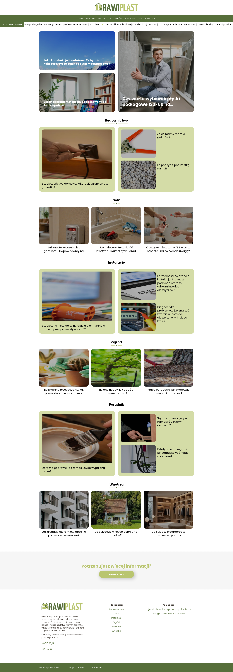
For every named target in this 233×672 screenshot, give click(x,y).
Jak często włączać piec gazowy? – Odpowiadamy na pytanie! (64, 249)
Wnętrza (91, 18)
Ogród (118, 18)
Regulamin (97, 667)
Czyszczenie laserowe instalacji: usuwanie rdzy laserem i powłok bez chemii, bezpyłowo (156, 24)
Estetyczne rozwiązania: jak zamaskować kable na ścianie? (173, 452)
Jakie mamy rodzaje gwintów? (171, 135)
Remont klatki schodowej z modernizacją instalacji (78, 24)
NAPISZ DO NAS (116, 574)
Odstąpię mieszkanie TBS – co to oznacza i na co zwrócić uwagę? (168, 249)
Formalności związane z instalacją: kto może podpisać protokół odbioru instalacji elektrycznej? (173, 283)
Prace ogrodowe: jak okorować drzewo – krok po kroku (168, 391)
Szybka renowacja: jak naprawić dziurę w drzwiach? (172, 421)
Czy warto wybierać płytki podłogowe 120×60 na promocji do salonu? (151, 101)
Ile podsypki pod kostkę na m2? (173, 166)
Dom (80, 18)
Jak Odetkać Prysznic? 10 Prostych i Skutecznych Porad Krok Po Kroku (116, 249)
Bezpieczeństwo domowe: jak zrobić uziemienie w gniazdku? (75, 185)
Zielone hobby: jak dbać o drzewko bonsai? (116, 391)
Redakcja (48, 643)
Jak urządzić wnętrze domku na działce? (116, 533)
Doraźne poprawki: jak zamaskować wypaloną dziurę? (73, 469)
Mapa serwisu (76, 667)
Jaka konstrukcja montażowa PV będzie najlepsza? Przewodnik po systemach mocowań (77, 62)
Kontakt (47, 648)
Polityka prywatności (50, 667)
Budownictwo (133, 18)
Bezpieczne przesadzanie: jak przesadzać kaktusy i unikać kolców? (64, 391)
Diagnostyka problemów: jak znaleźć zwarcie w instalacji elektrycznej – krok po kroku (173, 314)
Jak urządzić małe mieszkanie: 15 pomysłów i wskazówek (64, 533)
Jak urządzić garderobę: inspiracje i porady (168, 533)
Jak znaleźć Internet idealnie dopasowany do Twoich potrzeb (75, 103)
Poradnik (150, 18)
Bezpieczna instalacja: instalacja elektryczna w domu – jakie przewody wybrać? (73, 327)
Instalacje (104, 18)
